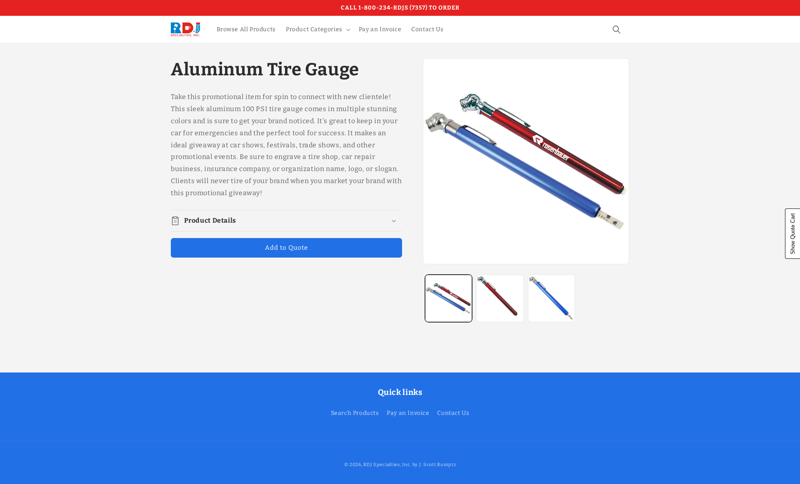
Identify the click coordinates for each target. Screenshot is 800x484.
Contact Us (453, 413)
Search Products (355, 413)
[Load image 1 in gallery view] (448, 298)
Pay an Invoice (408, 413)
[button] (317, 29)
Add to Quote (286, 247)
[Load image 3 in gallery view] (551, 298)
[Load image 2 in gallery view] (499, 298)
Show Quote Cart (793, 233)
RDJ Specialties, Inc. (387, 464)
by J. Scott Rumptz (434, 464)
